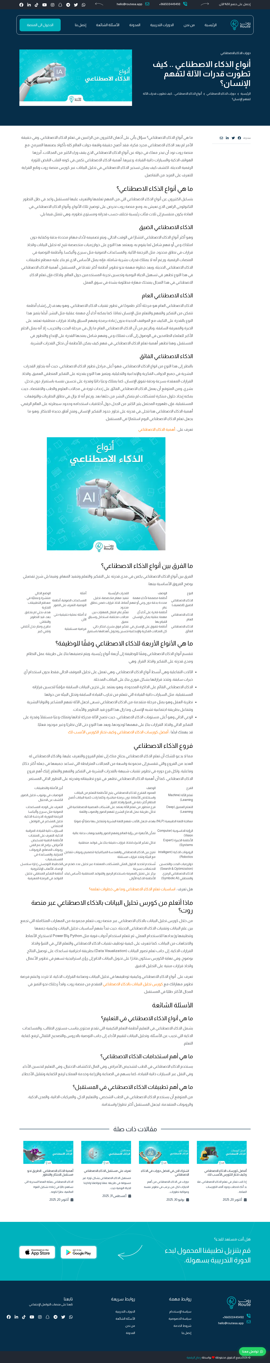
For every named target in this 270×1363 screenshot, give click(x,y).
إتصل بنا (80, 25)
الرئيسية (211, 25)
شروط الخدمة (182, 1325)
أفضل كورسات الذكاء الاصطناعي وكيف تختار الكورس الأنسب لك (118, 732)
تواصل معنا (250, 1351)
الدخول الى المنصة (40, 25)
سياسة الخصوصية (180, 1318)
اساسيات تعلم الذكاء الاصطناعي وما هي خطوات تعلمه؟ (132, 889)
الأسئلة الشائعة (107, 25)
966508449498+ (169, 4)
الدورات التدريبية (162, 25)
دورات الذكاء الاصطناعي (236, 53)
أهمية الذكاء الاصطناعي (156, 429)
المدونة (134, 25)
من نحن (189, 25)
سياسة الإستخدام (180, 1311)
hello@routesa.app (129, 4)
